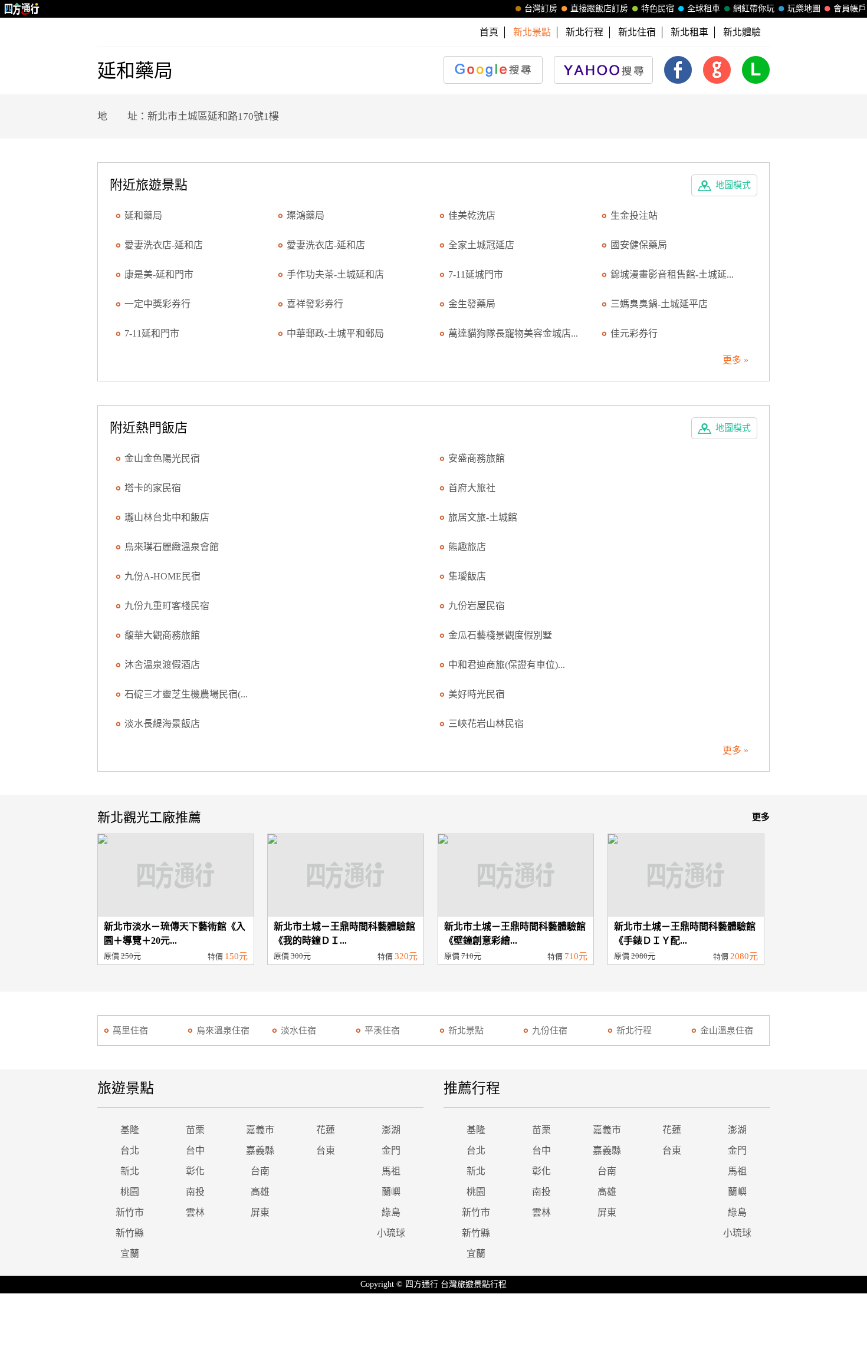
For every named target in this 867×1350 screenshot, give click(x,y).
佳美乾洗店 (471, 215)
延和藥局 (143, 215)
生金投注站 (634, 215)
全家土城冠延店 (481, 245)
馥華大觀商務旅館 (162, 635)
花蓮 (325, 1130)
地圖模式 (733, 185)
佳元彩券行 (634, 333)
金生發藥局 (471, 304)
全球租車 (703, 8)
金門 (391, 1150)
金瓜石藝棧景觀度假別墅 (500, 635)
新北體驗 (742, 32)
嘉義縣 (260, 1150)
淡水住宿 (298, 1030)
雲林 (195, 1212)
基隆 (129, 1130)
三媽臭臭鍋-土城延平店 (659, 304)
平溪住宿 (382, 1030)
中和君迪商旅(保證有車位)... (506, 665)
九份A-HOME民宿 (162, 576)
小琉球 (391, 1233)
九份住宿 (549, 1030)
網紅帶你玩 (753, 8)
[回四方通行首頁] (22, 9)
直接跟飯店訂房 (599, 8)
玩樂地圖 (803, 8)
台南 (260, 1171)
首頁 (489, 32)
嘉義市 (260, 1130)
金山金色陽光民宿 (162, 458)
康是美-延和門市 (158, 274)
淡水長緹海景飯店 (162, 724)
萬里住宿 (130, 1030)
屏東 (260, 1212)
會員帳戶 (849, 8)
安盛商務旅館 (476, 458)
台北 (129, 1150)
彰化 (195, 1171)
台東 (325, 1150)
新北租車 (689, 32)
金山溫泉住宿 (726, 1030)
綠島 (391, 1212)
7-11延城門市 (475, 274)
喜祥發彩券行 (315, 304)
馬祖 (391, 1171)
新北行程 (584, 32)
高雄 (260, 1192)
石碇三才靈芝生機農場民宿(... (186, 694)
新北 (129, 1171)
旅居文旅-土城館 (482, 517)
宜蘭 (129, 1254)
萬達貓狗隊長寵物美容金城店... (513, 333)
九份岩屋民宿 (476, 606)
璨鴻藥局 (305, 215)
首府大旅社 (471, 488)
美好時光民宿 (476, 694)
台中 (195, 1150)
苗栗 (195, 1130)
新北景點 (466, 1030)
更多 (761, 817)
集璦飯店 (467, 576)
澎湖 (391, 1130)
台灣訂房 (540, 8)
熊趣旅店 (467, 547)
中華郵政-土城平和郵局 (335, 333)
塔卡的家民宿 (152, 488)
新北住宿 (637, 32)
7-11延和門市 (151, 333)
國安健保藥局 (638, 245)
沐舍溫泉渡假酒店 (162, 665)
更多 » (735, 360)
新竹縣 (130, 1233)
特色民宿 (657, 8)
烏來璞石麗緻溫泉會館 (171, 547)
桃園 (129, 1192)
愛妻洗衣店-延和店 (163, 245)
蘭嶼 (391, 1192)
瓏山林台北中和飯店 (166, 517)
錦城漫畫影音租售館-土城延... (672, 274)
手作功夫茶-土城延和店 (335, 274)
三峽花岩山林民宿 (486, 724)
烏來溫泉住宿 (222, 1030)
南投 (195, 1192)
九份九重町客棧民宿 (166, 606)
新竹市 (130, 1212)
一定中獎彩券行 (157, 304)
